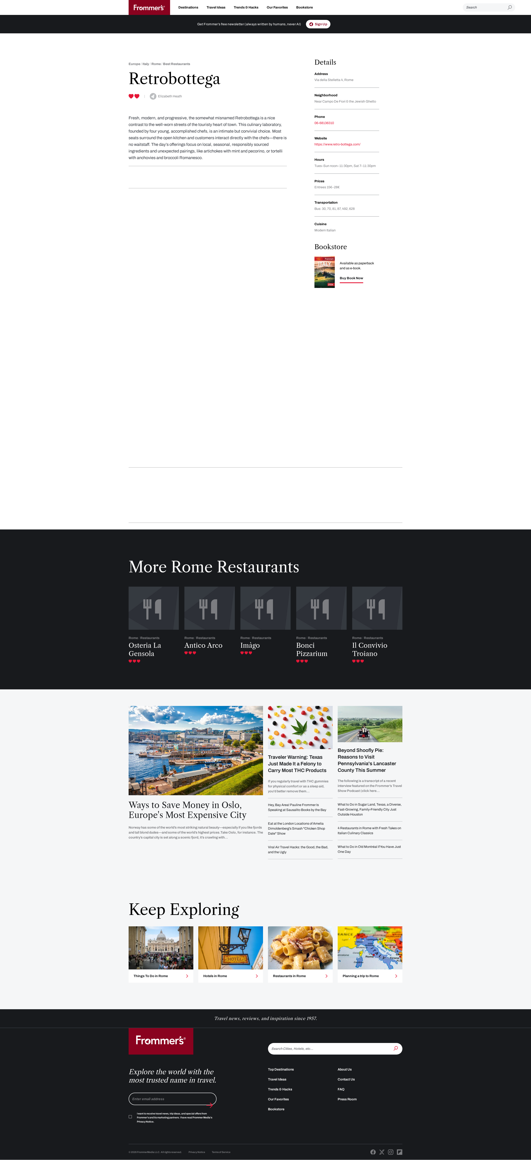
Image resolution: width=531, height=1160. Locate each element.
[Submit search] (511, 7)
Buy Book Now (351, 278)
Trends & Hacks (246, 7)
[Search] (396, 1048)
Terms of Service (221, 1152)
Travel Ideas (216, 7)
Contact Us (346, 1079)
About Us (345, 1069)
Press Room (347, 1099)
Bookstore (304, 7)
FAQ (341, 1089)
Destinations (188, 7)
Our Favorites (277, 7)
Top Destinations (281, 1069)
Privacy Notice (197, 1152)
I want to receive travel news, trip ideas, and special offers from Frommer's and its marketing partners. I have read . (174, 1117)
